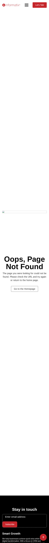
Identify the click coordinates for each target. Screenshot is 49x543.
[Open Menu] (26, 5)
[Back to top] (43, 537)
